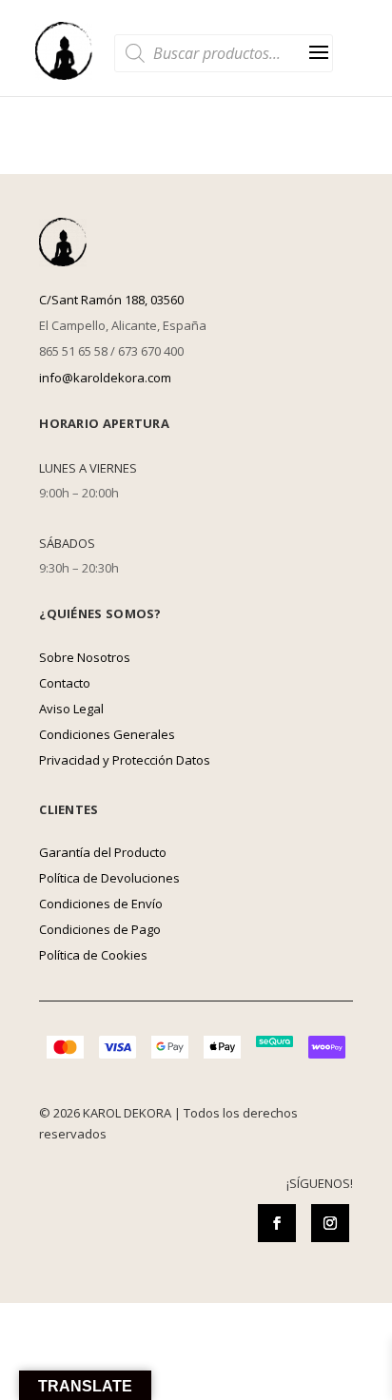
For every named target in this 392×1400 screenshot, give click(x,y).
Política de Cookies (93, 954)
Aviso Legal (71, 708)
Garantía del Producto (103, 852)
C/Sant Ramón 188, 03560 (111, 299)
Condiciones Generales (107, 734)
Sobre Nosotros (84, 657)
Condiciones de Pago (100, 929)
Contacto (64, 682)
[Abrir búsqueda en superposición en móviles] (223, 53)
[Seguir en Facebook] (277, 1223)
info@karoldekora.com (105, 377)
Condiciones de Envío (101, 903)
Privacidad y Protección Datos (124, 759)
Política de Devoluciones (109, 877)
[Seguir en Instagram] (330, 1223)
